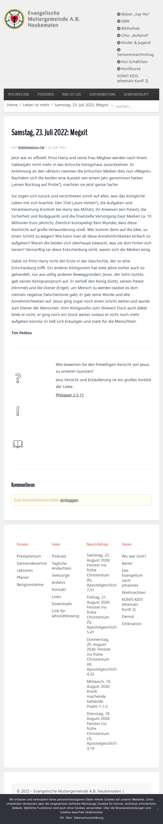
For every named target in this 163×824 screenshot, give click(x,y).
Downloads (62, 603)
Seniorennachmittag (135, 54)
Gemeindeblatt (136, 94)
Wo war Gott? (134, 556)
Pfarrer (23, 577)
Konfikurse (130, 68)
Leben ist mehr (36, 104)
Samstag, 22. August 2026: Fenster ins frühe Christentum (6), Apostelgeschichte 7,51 (103, 572)
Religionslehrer (30, 584)
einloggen (69, 500)
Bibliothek (130, 28)
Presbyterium (29, 556)
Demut (128, 616)
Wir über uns (18, 94)
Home (12, 104)
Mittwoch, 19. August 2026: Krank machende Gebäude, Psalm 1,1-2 (99, 694)
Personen (46, 94)
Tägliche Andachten (61, 566)
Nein (69, 817)
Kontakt (59, 589)
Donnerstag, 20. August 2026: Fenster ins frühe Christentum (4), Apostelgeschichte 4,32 (103, 657)
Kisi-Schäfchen (134, 61)
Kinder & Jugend (135, 42)
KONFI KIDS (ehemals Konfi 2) (132, 78)
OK (62, 817)
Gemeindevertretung (31, 563)
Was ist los (71, 94)
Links (56, 596)
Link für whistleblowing (65, 613)
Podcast (59, 556)
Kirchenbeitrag (102, 94)
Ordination (131, 623)
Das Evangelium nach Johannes (132, 578)
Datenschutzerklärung (88, 817)
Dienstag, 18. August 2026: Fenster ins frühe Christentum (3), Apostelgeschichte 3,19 (103, 731)
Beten (127, 563)
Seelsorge (60, 575)
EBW (125, 21)
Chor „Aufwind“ (134, 35)
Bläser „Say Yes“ (135, 14)
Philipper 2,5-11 (70, 395)
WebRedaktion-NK (31, 147)
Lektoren (25, 570)
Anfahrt (58, 582)
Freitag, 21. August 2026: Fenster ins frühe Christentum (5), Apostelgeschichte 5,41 (103, 614)
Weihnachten (134, 592)
